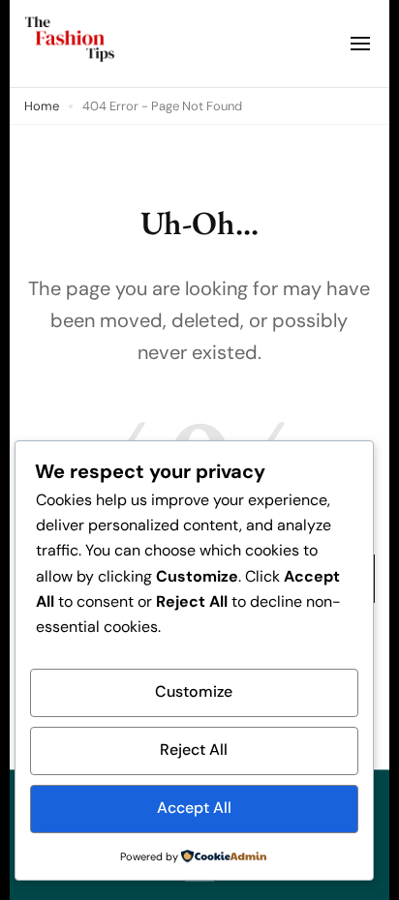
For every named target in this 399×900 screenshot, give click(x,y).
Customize (193, 691)
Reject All (194, 749)
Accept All (194, 807)
